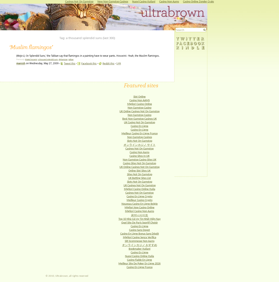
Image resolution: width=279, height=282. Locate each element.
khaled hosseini (31, 59)
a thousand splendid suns (48, 59)
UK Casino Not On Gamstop (139, 122)
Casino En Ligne (139, 126)
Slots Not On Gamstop (139, 141)
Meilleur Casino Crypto (139, 200)
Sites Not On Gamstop (139, 174)
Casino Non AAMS (139, 100)
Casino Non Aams (139, 152)
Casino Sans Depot (139, 230)
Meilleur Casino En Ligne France (140, 133)
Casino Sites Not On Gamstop (139, 163)
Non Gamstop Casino (139, 107)
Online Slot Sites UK (139, 170)
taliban (71, 59)
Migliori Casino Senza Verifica (139, 237)
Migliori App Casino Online (139, 207)
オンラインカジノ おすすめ (139, 245)
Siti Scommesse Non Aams (139, 241)
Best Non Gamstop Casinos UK (139, 118)
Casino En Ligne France (140, 267)
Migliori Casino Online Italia (139, 189)
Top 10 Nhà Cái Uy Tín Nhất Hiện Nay (139, 219)
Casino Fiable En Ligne (139, 260)
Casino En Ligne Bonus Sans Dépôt (139, 233)
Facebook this (89, 63)
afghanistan (63, 59)
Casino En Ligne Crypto (139, 196)
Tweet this (69, 63)
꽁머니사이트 (139, 215)
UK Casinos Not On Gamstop (140, 185)
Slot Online (139, 96)
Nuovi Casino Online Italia (139, 256)
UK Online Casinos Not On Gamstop (139, 111)
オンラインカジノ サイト (140, 145)
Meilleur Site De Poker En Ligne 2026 (139, 263)
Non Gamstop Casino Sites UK (139, 159)
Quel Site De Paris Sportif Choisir (139, 222)
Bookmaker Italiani (139, 249)
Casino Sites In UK (139, 156)
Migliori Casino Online (139, 104)
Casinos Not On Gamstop (139, 148)
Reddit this (108, 63)
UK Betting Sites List (139, 178)
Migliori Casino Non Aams (139, 211)
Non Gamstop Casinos (139, 137)
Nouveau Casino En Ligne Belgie (140, 204)
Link (118, 63)
